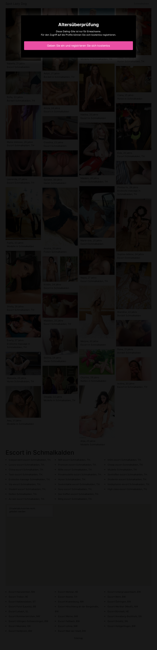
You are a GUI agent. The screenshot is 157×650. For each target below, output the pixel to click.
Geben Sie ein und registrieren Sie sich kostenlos (78, 45)
